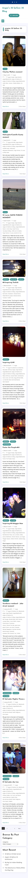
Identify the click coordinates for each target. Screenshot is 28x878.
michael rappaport (7, 629)
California (21, 279)
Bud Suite (5, 293)
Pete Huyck (6, 696)
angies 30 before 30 (17, 79)
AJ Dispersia (20, 367)
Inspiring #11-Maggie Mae (13, 523)
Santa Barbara (6, 444)
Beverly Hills (14, 279)
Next (19, 828)
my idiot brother (16, 629)
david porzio (16, 229)
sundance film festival (8, 633)
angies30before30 (20, 81)
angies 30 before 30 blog (9, 81)
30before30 (21, 611)
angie (12, 77)
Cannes (5, 68)
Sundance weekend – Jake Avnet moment (13, 605)
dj (21, 83)
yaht (4, 85)
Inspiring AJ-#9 (8, 362)
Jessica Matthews (7, 536)
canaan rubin (13, 375)
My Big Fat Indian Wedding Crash (13, 864)
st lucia (23, 150)
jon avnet (12, 627)
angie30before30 (7, 79)
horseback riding (7, 231)
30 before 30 (14, 611)
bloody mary (12, 619)
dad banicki (20, 375)
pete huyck (5, 714)
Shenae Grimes (17, 295)
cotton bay (9, 229)
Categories (5, 842)
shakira (10, 801)
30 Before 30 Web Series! (13, 854)
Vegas (4, 540)
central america (7, 693)
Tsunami (5, 297)
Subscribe (15, 15)
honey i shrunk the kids (8, 625)
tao (15, 633)
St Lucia (5, 131)
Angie (14, 75)
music (13, 458)
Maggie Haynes (6, 538)
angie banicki (18, 77)
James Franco (6, 627)
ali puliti (13, 142)
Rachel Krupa (6, 631)
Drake (21, 534)
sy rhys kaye (6, 152)
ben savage (5, 619)
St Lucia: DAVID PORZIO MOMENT (12, 216)
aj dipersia (14, 367)
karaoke (17, 627)
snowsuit (12, 631)
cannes (10, 83)
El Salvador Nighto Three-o (13, 699)
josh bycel (18, 795)
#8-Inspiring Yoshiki (10, 282)
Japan (11, 295)
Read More (6, 106)
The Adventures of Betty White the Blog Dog (15, 869)
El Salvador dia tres (11, 782)
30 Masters (5, 279)
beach (4, 229)
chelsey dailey (6, 795)
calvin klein (5, 83)
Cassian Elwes (6, 621)
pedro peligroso (16, 712)
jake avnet (17, 625)
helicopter (12, 148)
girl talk (11, 378)
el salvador (16, 693)
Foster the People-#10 (11, 447)
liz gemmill (5, 380)
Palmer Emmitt (14, 538)
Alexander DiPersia (7, 369)
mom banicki (6, 382)
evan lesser (5, 378)
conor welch (13, 621)
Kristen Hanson (15, 536)
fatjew (18, 621)
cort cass (12, 795)
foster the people (7, 458)
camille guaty (6, 148)
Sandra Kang (22, 538)
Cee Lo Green (16, 534)
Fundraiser (10, 293)
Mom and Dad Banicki (14, 380)
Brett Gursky (19, 619)
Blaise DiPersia (6, 375)
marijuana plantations (8, 150)
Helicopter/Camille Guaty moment (13, 136)
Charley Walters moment (12, 72)
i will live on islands (17, 231)
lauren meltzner (7, 797)
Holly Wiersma (6, 295)
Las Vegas (13, 520)
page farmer (17, 150)
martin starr (14, 797)
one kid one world (7, 712)
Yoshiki (9, 297)
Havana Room (17, 293)
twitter (18, 633)
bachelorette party (7, 534)
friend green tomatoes (8, 623)
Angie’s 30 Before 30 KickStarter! (11, 858)
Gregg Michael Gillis (18, 378)
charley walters (16, 83)
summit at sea (17, 233)
